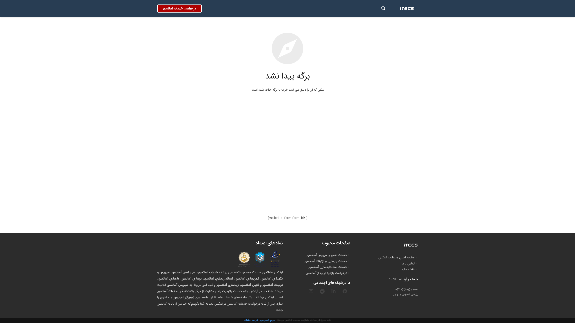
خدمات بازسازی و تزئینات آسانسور (326, 261)
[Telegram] (322, 291)
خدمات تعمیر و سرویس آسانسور (327, 255)
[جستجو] (383, 8)
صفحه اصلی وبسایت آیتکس (396, 257)
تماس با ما (408, 263)
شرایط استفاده (251, 320)
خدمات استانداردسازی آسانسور (328, 266)
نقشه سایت (407, 269)
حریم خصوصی (267, 320)
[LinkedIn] (333, 291)
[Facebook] (344, 291)
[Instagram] (311, 291)
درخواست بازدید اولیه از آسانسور (326, 273)
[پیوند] (407, 8)
